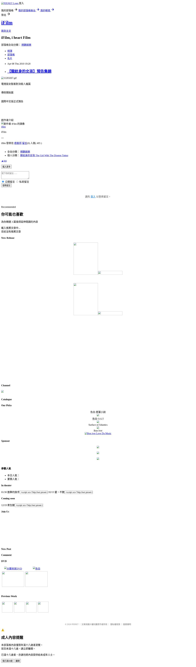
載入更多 (6, 167)
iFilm (7, 22)
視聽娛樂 (26, 45)
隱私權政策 (115, 624)
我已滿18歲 (7, 661)
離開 (18, 661)
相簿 (9, 51)
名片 (9, 58)
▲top (4, 160)
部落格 (11, 54)
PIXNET (75, 624)
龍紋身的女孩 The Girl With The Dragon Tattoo (44, 155)
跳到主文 (6, 31)
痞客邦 (18, 143)
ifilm (3, 126)
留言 (24, 143)
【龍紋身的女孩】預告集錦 (29, 71)
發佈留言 (6, 185)
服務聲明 (127, 624)
